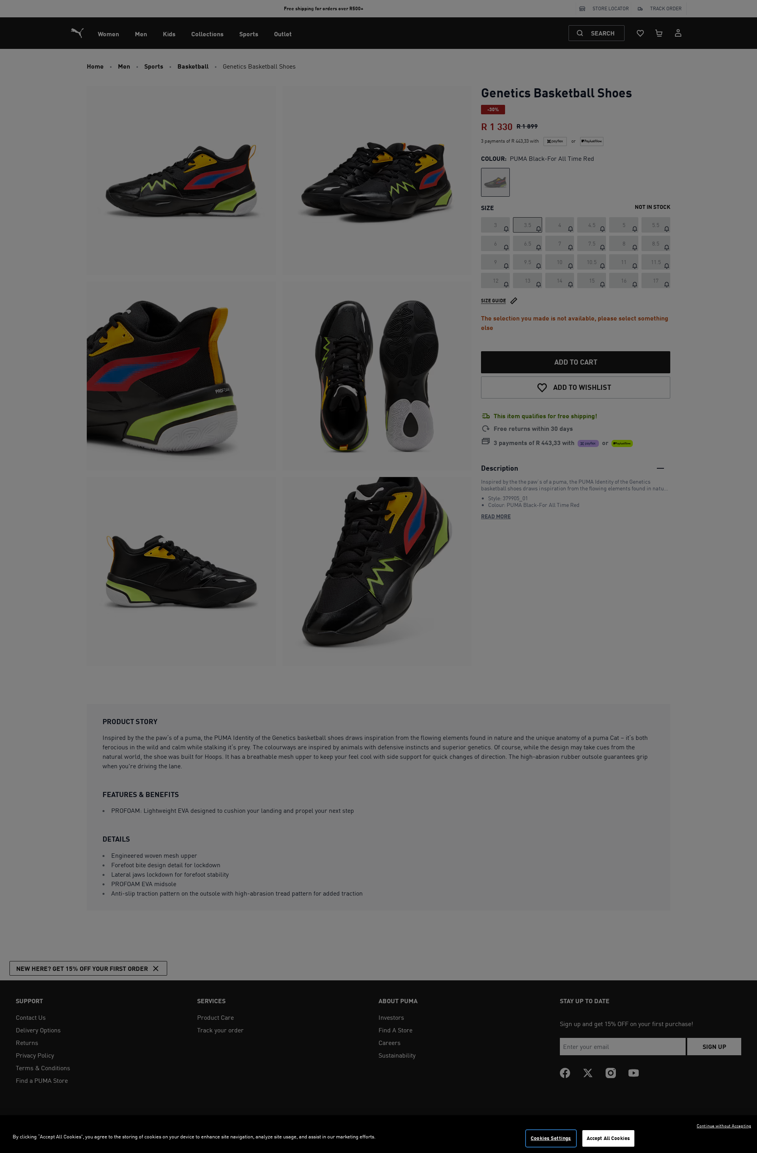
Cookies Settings (551, 1138)
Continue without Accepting (724, 1126)
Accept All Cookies (608, 1138)
